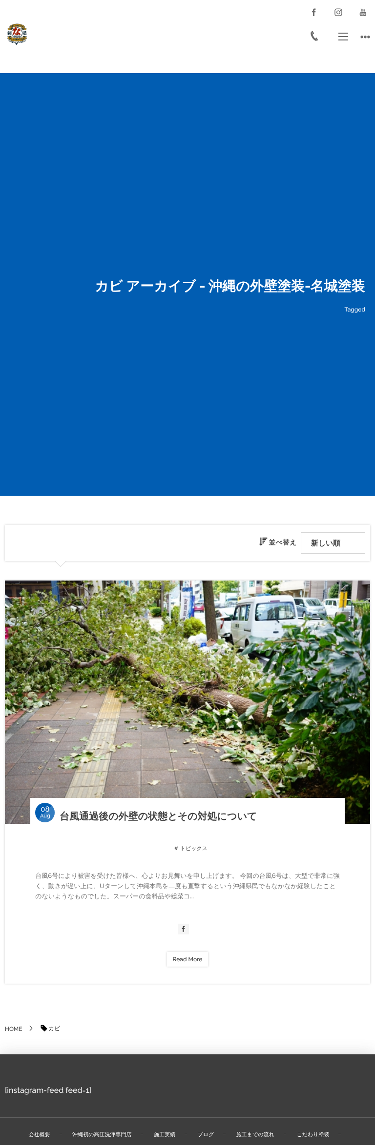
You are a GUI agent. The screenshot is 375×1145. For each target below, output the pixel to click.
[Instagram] (338, 12)
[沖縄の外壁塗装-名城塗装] (17, 34)
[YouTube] (363, 12)
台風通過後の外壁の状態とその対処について (158, 816)
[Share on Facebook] (314, 12)
